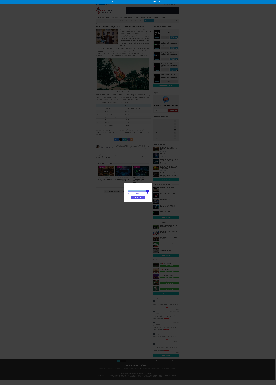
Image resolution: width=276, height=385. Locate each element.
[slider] (147, 191)
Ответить (138, 197)
